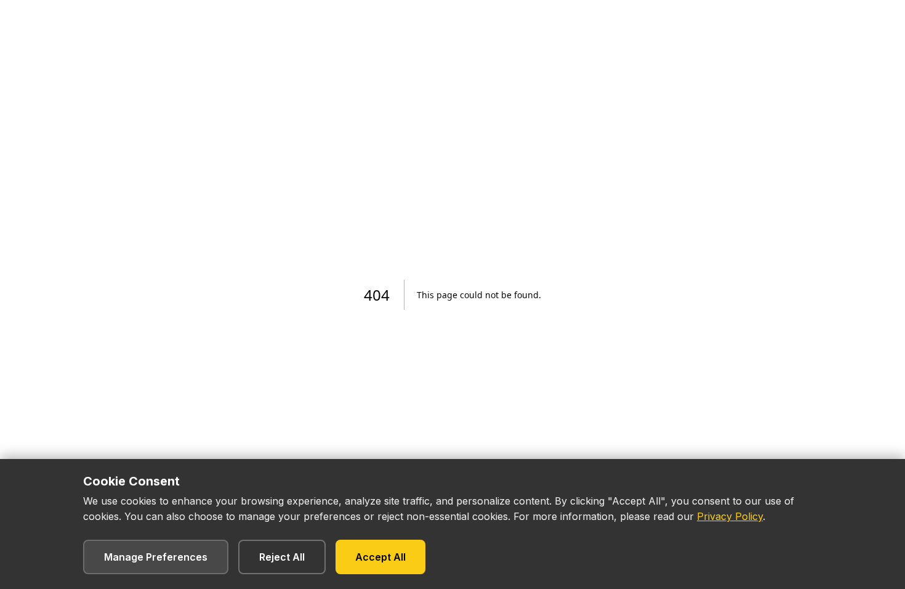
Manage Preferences (155, 557)
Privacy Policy (730, 516)
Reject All (282, 557)
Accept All (380, 557)
